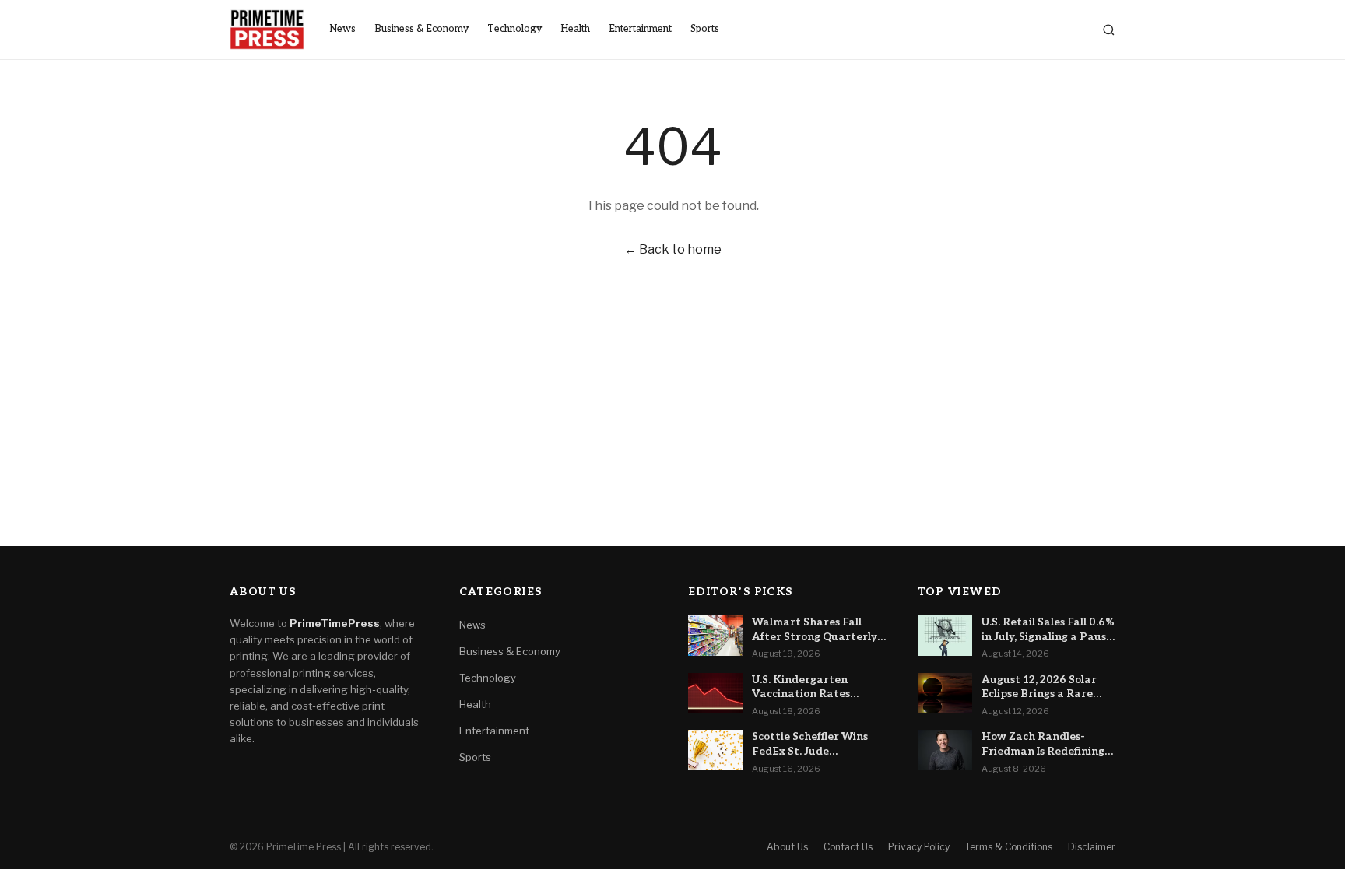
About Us (787, 847)
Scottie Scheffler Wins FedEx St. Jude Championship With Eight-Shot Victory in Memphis (810, 745)
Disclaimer (1091, 847)
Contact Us (848, 847)
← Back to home (673, 249)
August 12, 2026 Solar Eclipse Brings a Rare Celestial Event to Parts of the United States (1045, 688)
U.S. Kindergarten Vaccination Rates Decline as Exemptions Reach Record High (811, 688)
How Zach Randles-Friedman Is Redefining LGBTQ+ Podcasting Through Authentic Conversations (1043, 745)
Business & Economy (421, 29)
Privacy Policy (919, 847)
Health (575, 29)
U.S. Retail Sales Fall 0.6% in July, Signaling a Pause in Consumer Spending (1048, 630)
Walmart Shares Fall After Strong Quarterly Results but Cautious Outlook (814, 630)
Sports (704, 29)
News (342, 29)
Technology (514, 29)
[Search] (1108, 30)
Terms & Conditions (1008, 847)
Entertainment (640, 29)
